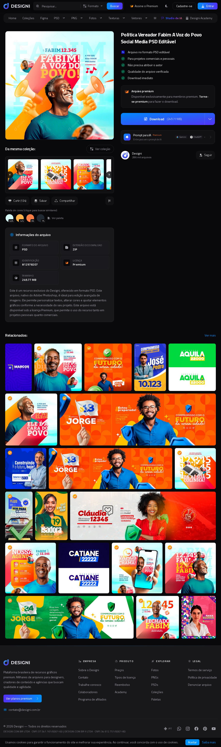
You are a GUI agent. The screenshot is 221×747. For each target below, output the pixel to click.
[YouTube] (214, 729)
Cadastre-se (184, 6)
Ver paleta (57, 218)
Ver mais (210, 335)
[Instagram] (188, 729)
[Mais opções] (210, 119)
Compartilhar (67, 200)
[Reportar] (109, 201)
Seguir (208, 155)
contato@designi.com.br (24, 710)
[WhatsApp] (179, 729)
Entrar (210, 6)
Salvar (43, 200)
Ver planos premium (19, 698)
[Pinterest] (205, 729)
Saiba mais (209, 742)
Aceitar (192, 742)
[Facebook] (196, 729)
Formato (93, 6)
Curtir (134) (19, 200)
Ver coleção (102, 149)
